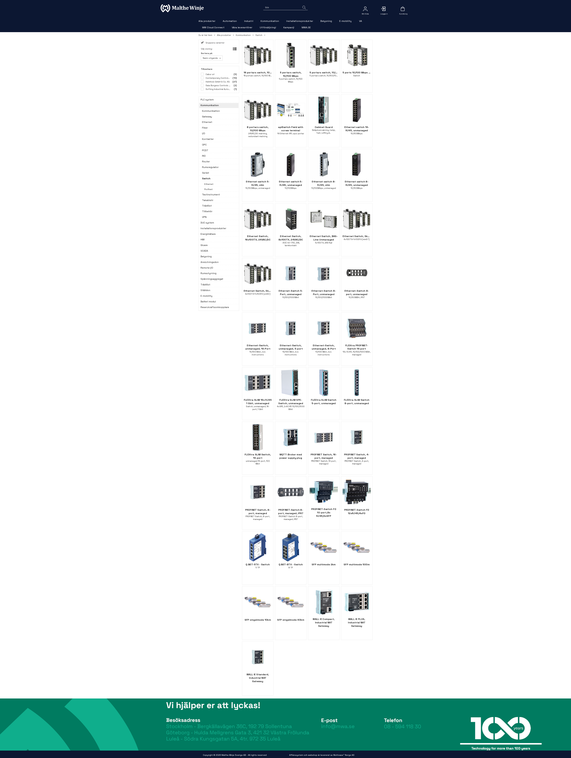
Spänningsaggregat (212, 278)
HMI (202, 239)
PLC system (207, 99)
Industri (248, 21)
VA (360, 21)
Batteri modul (208, 301)
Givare (204, 245)
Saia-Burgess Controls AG (218, 85)
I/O (203, 133)
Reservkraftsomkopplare (215, 307)
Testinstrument (211, 194)
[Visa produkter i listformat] (234, 49)
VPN (204, 217)
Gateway (207, 116)
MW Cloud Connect (213, 27)
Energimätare (208, 234)
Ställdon (205, 290)
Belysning (326, 21)
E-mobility (345, 21)
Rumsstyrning (208, 273)
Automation (230, 21)
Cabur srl (209, 74)
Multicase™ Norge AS (343, 755)
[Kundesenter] (365, 9)
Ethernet (207, 122)
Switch (258, 35)
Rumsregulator (210, 167)
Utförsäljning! (268, 27)
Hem (210, 35)
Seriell (205, 172)
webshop (312, 755)
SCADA (204, 250)
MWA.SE (306, 27)
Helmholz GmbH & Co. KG (217, 81)
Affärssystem (296, 755)
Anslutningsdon (210, 262)
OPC (204, 144)
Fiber (205, 127)
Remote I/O (207, 267)
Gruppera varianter (215, 42)
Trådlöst (207, 205)
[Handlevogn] (403, 10)
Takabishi (207, 200)
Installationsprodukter (299, 21)
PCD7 (205, 150)
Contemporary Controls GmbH (218, 78)
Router (206, 161)
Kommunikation (270, 21)
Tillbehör (207, 211)
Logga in (384, 9)
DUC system (207, 222)
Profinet (208, 189)
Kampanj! (288, 27)
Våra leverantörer (242, 27)
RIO (204, 155)
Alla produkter (207, 21)
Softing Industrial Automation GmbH (218, 89)
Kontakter (208, 139)
